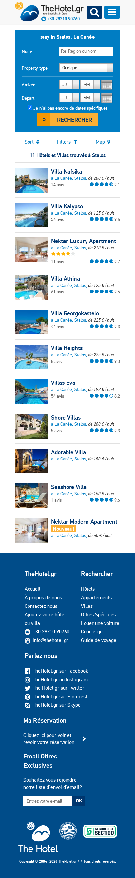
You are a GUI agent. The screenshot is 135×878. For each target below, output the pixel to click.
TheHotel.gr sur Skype (57, 705)
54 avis (57, 396)
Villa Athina (65, 278)
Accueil (32, 589)
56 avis (57, 219)
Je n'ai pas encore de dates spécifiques (70, 108)
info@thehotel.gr (50, 640)
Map (100, 142)
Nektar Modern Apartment (84, 521)
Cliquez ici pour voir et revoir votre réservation (48, 738)
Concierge (92, 631)
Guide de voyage (98, 640)
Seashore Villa (69, 487)
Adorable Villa (68, 452)
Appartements (96, 597)
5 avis (56, 431)
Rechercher (74, 119)
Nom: (27, 51)
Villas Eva (63, 382)
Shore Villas (66, 417)
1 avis (56, 500)
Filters (64, 142)
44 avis (57, 326)
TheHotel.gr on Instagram (60, 679)
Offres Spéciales (98, 614)
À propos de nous (43, 597)
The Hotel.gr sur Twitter (58, 688)
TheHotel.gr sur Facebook (60, 671)
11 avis (57, 262)
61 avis (57, 292)
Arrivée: (29, 85)
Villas (87, 606)
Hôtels (88, 589)
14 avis (57, 185)
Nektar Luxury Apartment (83, 241)
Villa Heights (67, 348)
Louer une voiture (100, 623)
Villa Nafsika (66, 171)
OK (79, 801)
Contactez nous (41, 606)
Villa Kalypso (67, 206)
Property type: (35, 68)
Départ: (29, 98)
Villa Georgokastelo (75, 313)
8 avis (56, 361)
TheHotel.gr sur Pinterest (60, 696)
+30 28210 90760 (51, 631)
